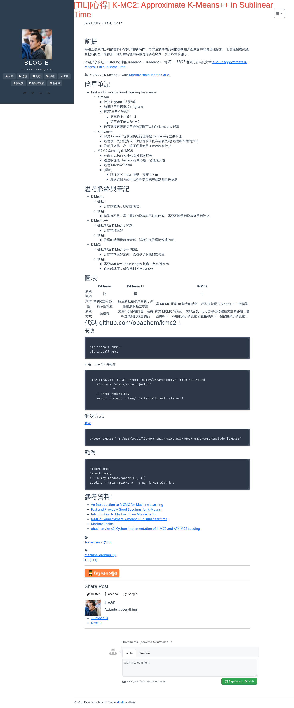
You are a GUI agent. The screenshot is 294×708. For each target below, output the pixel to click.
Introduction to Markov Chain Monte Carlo (123, 514)
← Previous (99, 618)
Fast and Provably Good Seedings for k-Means (126, 509)
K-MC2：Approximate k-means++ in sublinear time (129, 519)
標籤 (52, 76)
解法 (88, 423)
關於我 (19, 83)
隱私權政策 (38, 83)
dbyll (120, 702)
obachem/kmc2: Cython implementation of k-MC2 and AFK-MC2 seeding (145, 528)
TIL (91, 560)
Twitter (95, 594)
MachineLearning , (101, 555)
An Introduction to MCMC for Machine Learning (127, 504)
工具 (65, 76)
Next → (96, 623)
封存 (38, 76)
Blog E (36, 63)
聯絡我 (56, 83)
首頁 (10, 76)
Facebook (112, 594)
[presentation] (176, 62)
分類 (24, 76)
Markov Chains (102, 524)
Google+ (133, 594)
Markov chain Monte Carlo (149, 75)
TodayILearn (98, 542)
